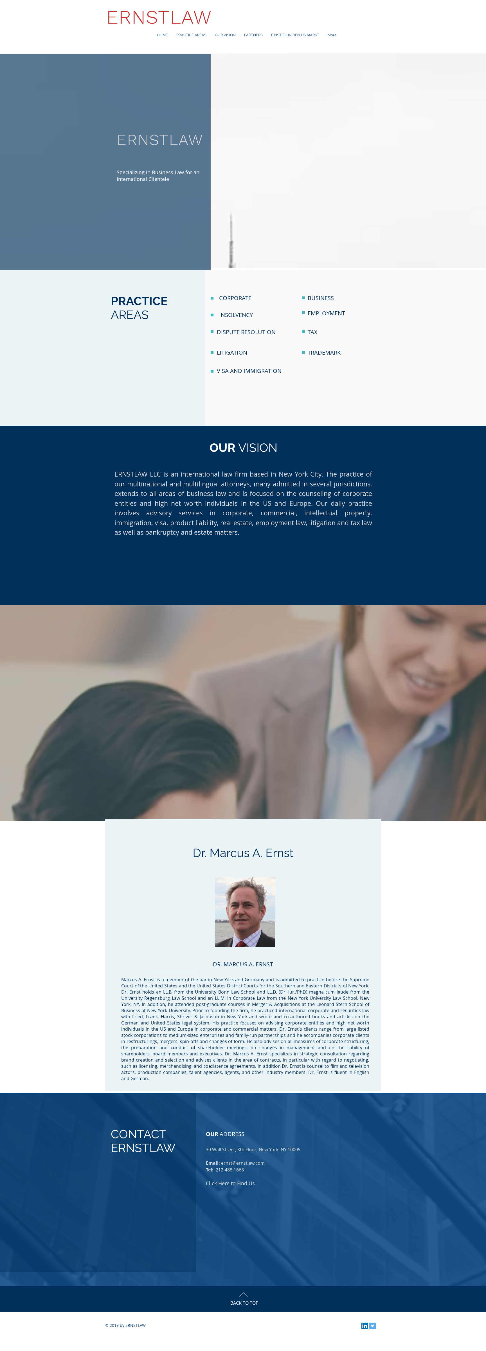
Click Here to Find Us (230, 1183)
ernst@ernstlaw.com (243, 1163)
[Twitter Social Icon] (372, 1326)
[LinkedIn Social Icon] (364, 1326)
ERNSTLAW (159, 17)
